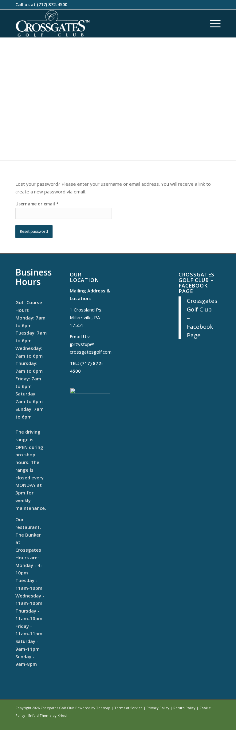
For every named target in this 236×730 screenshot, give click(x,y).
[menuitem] (212, 23)
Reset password (34, 231)
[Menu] (212, 23)
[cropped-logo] (52, 23)
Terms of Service (128, 707)
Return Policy (184, 707)
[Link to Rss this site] (216, 722)
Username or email (36, 204)
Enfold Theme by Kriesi (47, 715)
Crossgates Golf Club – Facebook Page (196, 283)
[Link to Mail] (206, 722)
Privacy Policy (158, 707)
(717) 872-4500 (52, 4)
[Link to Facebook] (197, 722)
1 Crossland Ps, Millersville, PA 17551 (86, 317)
